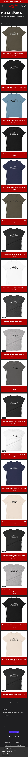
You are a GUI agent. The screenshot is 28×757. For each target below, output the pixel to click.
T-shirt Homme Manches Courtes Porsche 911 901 (14, 53)
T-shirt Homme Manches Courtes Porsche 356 (14, 120)
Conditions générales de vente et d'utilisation (13, 712)
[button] (2, 6)
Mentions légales (6, 715)
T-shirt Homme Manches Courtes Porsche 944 (14, 187)
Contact (4, 726)
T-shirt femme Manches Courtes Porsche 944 (14, 321)
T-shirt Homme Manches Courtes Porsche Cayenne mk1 (14, 625)
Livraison (5, 723)
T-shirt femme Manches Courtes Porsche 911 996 (14, 421)
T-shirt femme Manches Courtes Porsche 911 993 (14, 694)
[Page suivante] (17, 702)
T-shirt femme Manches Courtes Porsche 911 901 (14, 254)
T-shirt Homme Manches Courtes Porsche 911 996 (14, 488)
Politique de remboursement (9, 721)
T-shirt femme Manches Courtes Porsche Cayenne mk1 (14, 556)
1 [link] (10, 702)
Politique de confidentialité (9, 718)
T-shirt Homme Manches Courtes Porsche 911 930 (14, 87)
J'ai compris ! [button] (21, 751)
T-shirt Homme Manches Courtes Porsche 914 (14, 154)
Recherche (5, 709)
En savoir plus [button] (5, 755)
